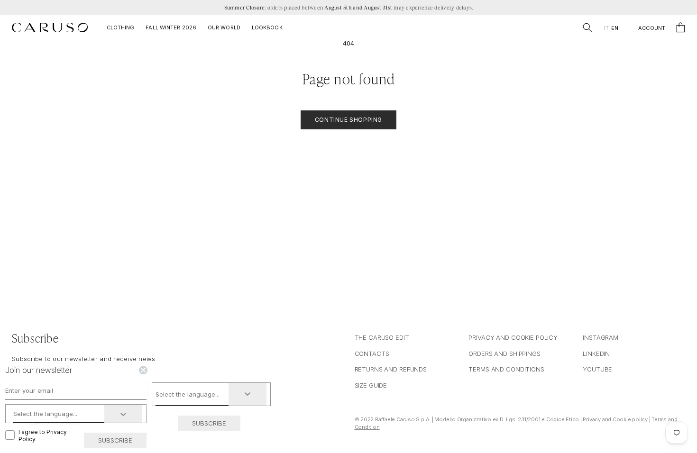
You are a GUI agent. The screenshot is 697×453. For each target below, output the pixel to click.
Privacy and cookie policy (513, 337)
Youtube (597, 369)
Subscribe (209, 423)
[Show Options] (247, 394)
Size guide (371, 385)
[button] (587, 27)
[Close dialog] (143, 370)
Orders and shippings (504, 353)
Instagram (600, 337)
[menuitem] (606, 28)
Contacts (372, 353)
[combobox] (192, 394)
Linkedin (596, 353)
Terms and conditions (506, 369)
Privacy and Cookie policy (615, 419)
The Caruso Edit (382, 337)
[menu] (611, 28)
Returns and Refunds (391, 369)
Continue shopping (348, 119)
